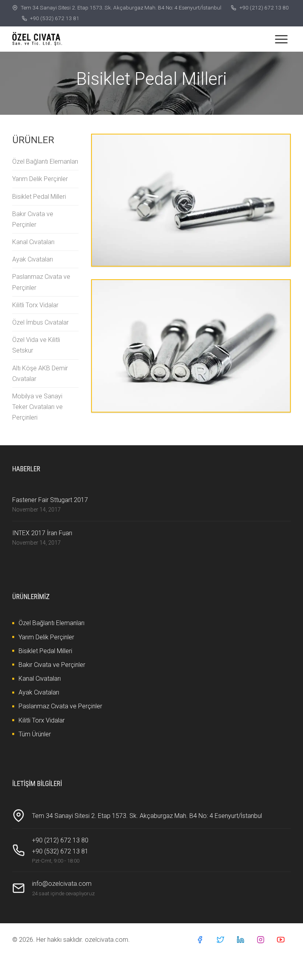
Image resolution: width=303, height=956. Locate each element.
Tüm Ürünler (35, 734)
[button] (281, 39)
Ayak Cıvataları (32, 259)
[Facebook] (200, 940)
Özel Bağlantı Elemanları (45, 161)
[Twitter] (220, 940)
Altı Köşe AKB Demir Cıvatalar (40, 373)
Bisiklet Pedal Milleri (39, 196)
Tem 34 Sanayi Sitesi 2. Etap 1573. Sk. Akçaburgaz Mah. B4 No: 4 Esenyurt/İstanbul (121, 7)
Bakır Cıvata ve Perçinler (32, 219)
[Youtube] (281, 940)
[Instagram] (261, 940)
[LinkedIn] (240, 940)
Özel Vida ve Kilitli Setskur (36, 345)
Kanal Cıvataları (33, 242)
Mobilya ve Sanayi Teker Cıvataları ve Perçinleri (37, 406)
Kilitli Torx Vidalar (35, 305)
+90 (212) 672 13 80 (264, 7)
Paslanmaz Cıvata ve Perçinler (41, 282)
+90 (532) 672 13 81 (54, 18)
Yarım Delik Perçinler (40, 179)
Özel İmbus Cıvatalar (40, 322)
